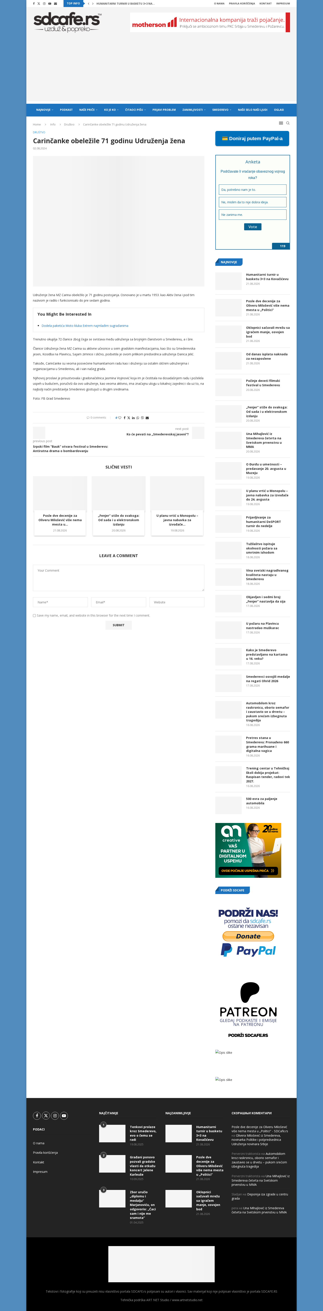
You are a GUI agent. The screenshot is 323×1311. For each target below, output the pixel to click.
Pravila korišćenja (242, 3)
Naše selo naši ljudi (252, 110)
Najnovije (43, 110)
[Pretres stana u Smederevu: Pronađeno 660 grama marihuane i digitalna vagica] (228, 744)
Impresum (283, 3)
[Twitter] (38, 3)
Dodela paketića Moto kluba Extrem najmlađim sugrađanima (85, 326)
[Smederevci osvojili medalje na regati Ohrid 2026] (228, 683)
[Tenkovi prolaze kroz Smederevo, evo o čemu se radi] (112, 1133)
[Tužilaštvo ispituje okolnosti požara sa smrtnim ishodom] (228, 550)
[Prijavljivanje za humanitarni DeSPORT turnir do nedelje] (228, 524)
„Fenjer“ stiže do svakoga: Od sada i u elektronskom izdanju (118, 519)
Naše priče (87, 110)
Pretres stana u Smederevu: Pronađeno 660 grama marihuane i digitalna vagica (267, 744)
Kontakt (265, 3)
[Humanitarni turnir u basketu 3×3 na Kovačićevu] (228, 281)
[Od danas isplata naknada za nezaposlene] (228, 361)
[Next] (93, 3)
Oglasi (279, 110)
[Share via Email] (147, 418)
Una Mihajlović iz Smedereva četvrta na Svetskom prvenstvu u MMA (264, 440)
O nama (219, 3)
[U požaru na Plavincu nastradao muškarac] (228, 630)
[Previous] (88, 3)
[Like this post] (119, 418)
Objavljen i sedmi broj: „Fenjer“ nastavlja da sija (265, 599)
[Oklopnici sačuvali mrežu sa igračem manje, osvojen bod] (228, 334)
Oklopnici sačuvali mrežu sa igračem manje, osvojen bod (268, 332)
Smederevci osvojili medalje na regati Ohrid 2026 (268, 678)
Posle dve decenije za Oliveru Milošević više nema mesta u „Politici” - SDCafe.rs (260, 1129)
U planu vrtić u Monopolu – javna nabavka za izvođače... (177, 519)
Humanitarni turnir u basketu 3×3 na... (125, 3)
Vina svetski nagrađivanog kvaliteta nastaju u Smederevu (267, 574)
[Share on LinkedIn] (133, 418)
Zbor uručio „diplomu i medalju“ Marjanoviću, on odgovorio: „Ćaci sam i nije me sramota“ (143, 1205)
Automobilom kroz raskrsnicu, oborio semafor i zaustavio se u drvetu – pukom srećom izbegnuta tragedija (267, 711)
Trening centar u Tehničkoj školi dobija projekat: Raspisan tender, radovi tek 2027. (268, 774)
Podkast (66, 110)
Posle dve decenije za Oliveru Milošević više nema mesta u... (60, 519)
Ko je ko (110, 110)
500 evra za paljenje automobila (261, 801)
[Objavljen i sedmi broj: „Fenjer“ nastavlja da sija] (228, 603)
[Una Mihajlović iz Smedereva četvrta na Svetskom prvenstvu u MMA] (228, 440)
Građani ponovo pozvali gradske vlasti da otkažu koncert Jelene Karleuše (142, 1165)
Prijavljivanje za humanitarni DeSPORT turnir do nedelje (263, 521)
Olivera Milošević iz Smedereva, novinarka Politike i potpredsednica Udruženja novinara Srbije (256, 1139)
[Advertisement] (161, 70)
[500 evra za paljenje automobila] (228, 805)
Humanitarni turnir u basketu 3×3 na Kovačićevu (267, 276)
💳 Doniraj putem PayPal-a (252, 138)
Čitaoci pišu (134, 110)
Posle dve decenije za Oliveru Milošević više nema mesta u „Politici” (267, 305)
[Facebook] (33, 3)
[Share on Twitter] (128, 418)
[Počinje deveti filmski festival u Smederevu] (228, 387)
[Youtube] (49, 3)
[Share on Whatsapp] (137, 418)
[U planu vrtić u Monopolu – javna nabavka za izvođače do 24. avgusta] (177, 494)
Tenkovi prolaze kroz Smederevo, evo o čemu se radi (143, 1133)
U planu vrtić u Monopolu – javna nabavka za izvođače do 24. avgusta (267, 495)
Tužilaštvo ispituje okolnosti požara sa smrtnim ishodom (261, 548)
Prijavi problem (164, 110)
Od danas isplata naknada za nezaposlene (267, 356)
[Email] (55, 3)
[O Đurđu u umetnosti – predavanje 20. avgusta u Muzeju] (228, 471)
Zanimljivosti (192, 110)
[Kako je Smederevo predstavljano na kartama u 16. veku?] (228, 656)
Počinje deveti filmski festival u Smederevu (263, 383)
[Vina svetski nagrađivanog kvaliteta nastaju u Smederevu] (228, 577)
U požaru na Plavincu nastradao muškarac (262, 625)
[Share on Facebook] (124, 418)
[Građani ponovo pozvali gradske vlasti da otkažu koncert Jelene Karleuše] (112, 1164)
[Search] (288, 123)
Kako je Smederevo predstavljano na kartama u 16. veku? (267, 654)
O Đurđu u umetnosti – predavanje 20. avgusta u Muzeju (266, 468)
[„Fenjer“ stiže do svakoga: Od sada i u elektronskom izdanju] (119, 494)
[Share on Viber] (142, 418)
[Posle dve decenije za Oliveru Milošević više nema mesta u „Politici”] (60, 494)
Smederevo (220, 110)
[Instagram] (44, 3)
